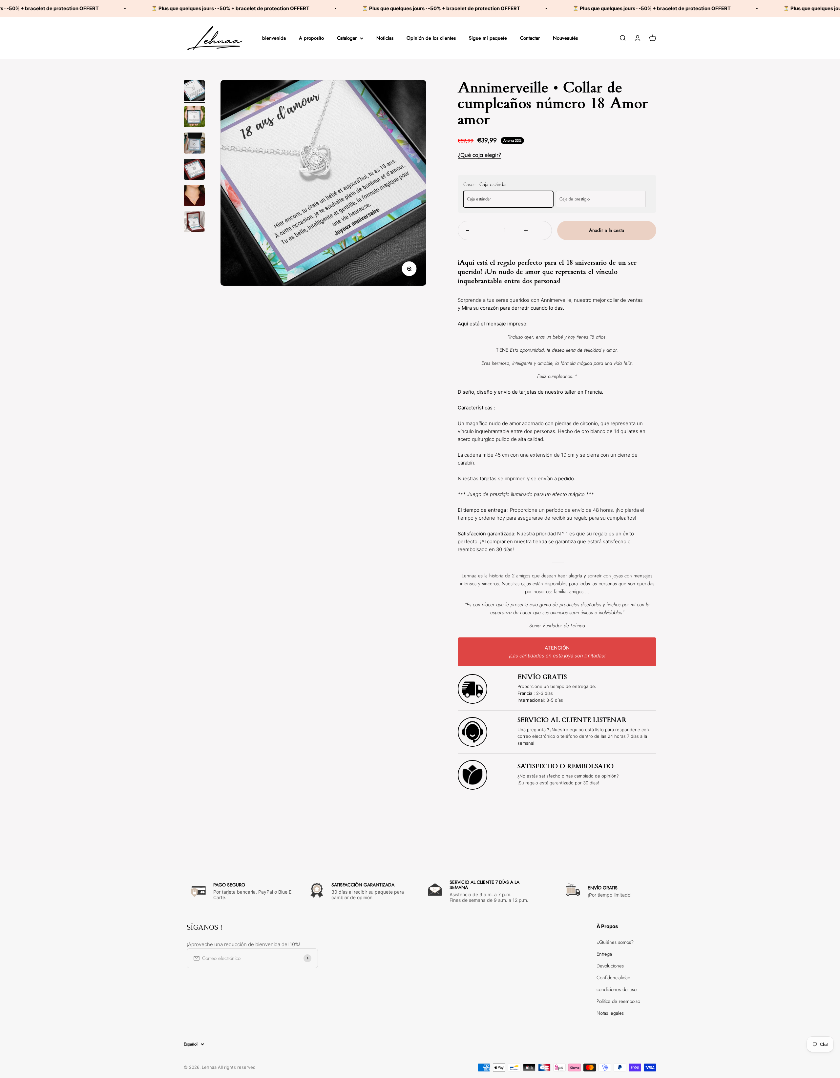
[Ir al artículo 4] (194, 170)
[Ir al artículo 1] (194, 91)
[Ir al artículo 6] (194, 222)
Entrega (604, 954)
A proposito (311, 38)
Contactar (530, 38)
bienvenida (274, 38)
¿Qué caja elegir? (479, 155)
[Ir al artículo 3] (194, 144)
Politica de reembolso (618, 1001)
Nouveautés (565, 38)
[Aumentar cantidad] (534, 230)
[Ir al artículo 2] (194, 117)
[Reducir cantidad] (475, 230)
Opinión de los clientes (431, 38)
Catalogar (347, 38)
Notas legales (610, 1013)
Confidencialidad (613, 977)
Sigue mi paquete (488, 38)
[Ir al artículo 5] (194, 196)
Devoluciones (610, 965)
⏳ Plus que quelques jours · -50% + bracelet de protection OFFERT (175, 8)
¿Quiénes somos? (615, 942)
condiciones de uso (617, 989)
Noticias (384, 38)
